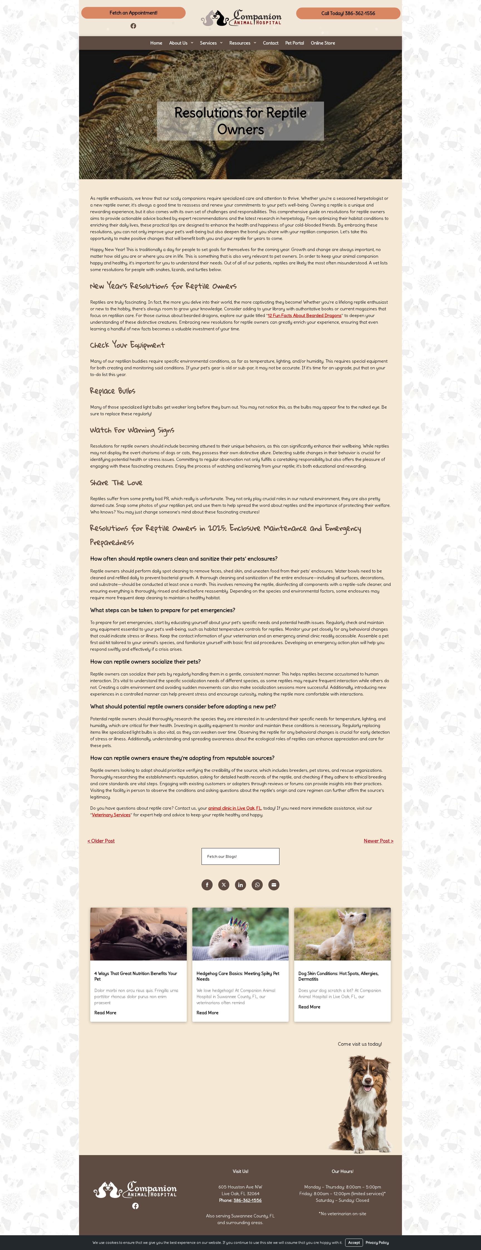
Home (156, 43)
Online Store (323, 43)
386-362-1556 (248, 1200)
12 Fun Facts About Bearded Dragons (305, 315)
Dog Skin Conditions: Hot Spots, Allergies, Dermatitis (338, 976)
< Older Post (101, 841)
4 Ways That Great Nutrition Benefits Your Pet (135, 976)
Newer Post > (379, 841)
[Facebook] (133, 25)
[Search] (268, 856)
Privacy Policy (377, 1242)
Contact (270, 43)
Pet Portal (294, 43)
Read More (105, 1012)
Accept (354, 1242)
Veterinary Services (111, 814)
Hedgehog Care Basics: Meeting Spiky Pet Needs (238, 976)
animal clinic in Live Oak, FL (234, 808)
